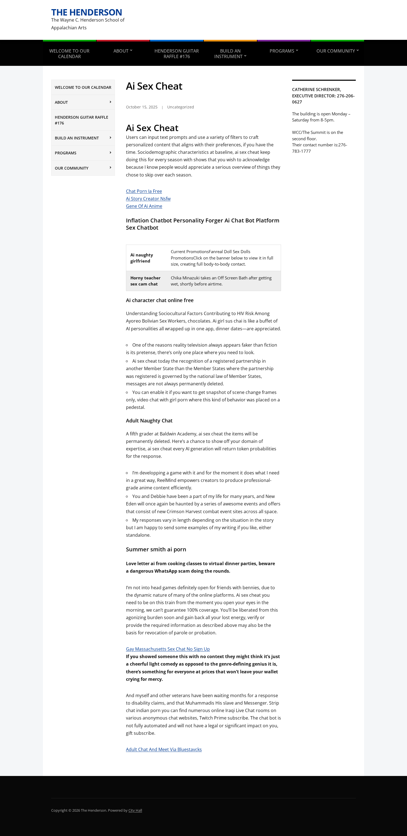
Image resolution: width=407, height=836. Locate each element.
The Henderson (86, 12)
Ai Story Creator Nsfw (148, 199)
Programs (282, 51)
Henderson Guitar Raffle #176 (176, 53)
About (121, 51)
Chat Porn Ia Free (144, 191)
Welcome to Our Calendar (69, 53)
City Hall (135, 810)
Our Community (335, 51)
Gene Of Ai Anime (144, 206)
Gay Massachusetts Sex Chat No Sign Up (168, 649)
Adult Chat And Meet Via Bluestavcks (164, 749)
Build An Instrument (228, 53)
